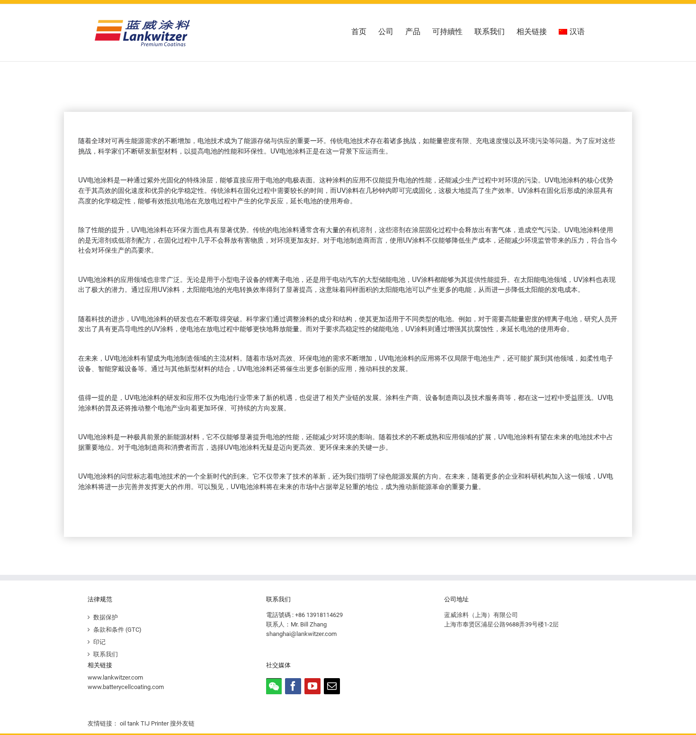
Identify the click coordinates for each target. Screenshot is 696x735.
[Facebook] (293, 686)
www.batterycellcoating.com (126, 686)
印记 (99, 641)
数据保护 (105, 617)
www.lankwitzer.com (115, 677)
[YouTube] (312, 686)
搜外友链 (182, 723)
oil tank (129, 723)
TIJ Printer (155, 723)
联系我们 (105, 654)
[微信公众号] (274, 686)
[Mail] (332, 686)
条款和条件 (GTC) (117, 629)
